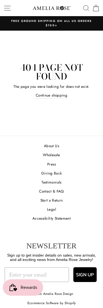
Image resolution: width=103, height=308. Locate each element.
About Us (51, 146)
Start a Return (51, 200)
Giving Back (51, 173)
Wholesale (51, 155)
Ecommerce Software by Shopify (51, 303)
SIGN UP (85, 274)
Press (51, 164)
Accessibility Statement (51, 218)
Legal (51, 209)
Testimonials (51, 182)
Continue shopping (51, 95)
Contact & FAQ (51, 191)
